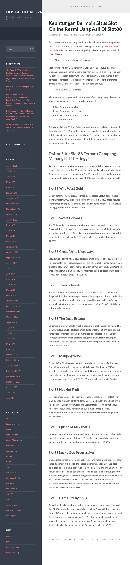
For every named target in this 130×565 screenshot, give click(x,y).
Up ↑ (121, 540)
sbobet (9, 456)
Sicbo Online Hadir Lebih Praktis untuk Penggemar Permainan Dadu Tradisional (20, 127)
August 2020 (11, 387)
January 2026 (12, 198)
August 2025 (11, 220)
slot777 (9, 494)
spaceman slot (12, 505)
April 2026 (10, 187)
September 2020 (13, 382)
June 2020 (10, 398)
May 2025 (10, 225)
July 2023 (10, 333)
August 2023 (11, 328)
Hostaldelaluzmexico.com (36, 12)
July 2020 (10, 392)
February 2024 (12, 295)
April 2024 (10, 284)
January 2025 (12, 247)
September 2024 (13, 257)
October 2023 (12, 317)
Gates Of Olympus (14, 440)
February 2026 (12, 193)
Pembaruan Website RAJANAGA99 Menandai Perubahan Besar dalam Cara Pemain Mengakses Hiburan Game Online (20, 100)
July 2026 (10, 171)
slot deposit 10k (13, 478)
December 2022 (13, 371)
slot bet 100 (11, 472)
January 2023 (12, 365)
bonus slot (10, 429)
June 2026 (10, 176)
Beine (74, 35)
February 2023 (12, 360)
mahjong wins (12, 451)
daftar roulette (12, 435)
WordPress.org (12, 552)
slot (7, 467)
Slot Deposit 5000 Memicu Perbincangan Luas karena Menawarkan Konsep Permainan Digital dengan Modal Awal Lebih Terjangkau (20, 75)
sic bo (8, 462)
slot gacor (10, 483)
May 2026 (10, 182)
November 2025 (13, 209)
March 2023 (11, 355)
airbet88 (10, 418)
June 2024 (10, 274)
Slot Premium (11, 489)
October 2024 (12, 252)
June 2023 (10, 338)
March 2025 (11, 236)
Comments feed (12, 547)
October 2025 (12, 214)
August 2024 (11, 263)
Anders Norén (109, 540)
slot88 (9, 499)
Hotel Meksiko (12, 445)
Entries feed (11, 542)
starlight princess (13, 510)
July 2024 (10, 268)
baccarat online (12, 424)
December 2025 (13, 203)
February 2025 (12, 241)
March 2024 (11, 290)
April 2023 (10, 349)
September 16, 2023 (58, 35)
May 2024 (10, 279)
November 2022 (13, 376)
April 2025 (10, 230)
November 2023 (13, 311)
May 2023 (10, 344)
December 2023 (13, 306)
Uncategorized (12, 515)
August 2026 (11, 166)
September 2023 (13, 322)
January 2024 (12, 301)
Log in (8, 536)
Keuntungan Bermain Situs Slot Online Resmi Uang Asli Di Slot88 (85, 26)
